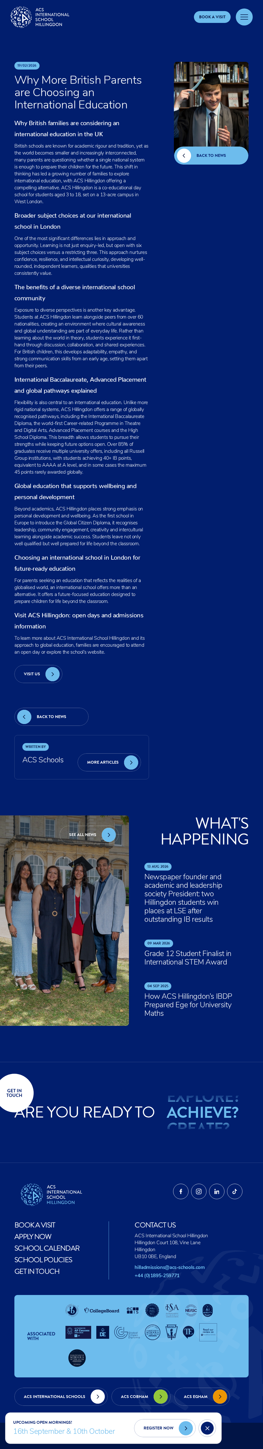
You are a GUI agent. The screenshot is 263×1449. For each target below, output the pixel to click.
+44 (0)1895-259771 (157, 1276)
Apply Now (33, 1236)
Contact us (155, 1225)
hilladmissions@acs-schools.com (170, 1267)
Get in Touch (37, 1271)
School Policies (43, 1260)
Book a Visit (35, 1225)
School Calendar (46, 1248)
